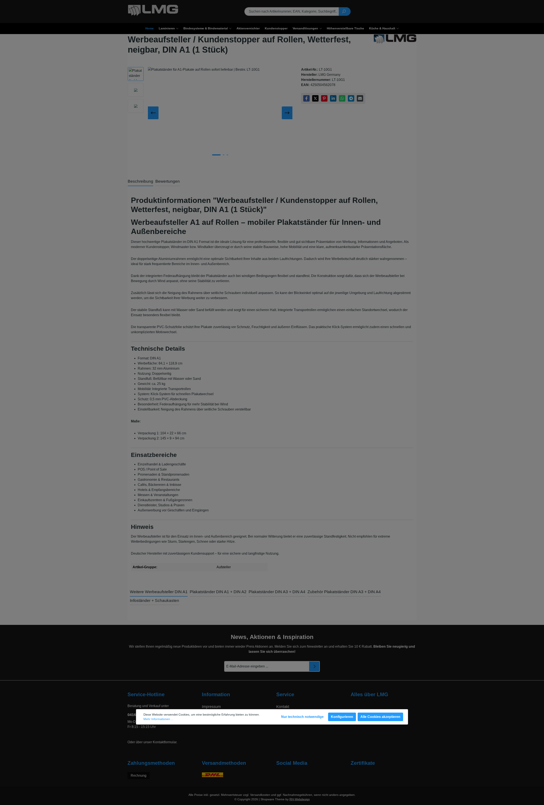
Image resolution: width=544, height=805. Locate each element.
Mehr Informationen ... (158, 719)
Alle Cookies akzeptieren (380, 717)
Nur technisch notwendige (302, 717)
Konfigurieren (342, 717)
